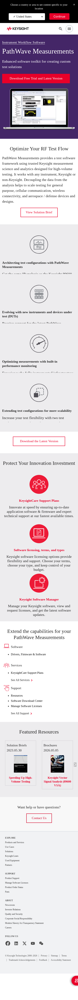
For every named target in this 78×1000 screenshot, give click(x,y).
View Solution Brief (39, 225)
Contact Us (39, 837)
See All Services (22, 699)
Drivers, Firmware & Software (31, 673)
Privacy (52, 977)
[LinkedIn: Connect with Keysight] (16, 965)
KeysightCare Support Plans (30, 692)
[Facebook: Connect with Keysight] (8, 965)
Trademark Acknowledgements (36, 982)
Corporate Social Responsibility (21, 940)
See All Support (22, 732)
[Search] (60, 29)
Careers (9, 949)
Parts (8, 913)
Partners (9, 885)
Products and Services (17, 862)
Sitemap (64, 977)
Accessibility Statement (21, 986)
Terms (12, 982)
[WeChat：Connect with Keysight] (41, 965)
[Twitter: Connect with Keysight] (24, 965)
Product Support (13, 898)
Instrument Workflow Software (27, 42)
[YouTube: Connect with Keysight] (33, 965)
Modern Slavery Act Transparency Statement (28, 945)
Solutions (10, 871)
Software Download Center (30, 720)
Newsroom (11, 926)
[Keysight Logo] (19, 29)
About (9, 921)
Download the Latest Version (39, 454)
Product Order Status (16, 908)
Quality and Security (15, 935)
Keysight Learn (13, 876)
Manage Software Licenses (30, 725)
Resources (18, 715)
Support (10, 894)
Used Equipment (13, 880)
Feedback (62, 982)
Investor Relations (14, 931)
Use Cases (11, 866)
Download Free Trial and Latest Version (36, 86)
